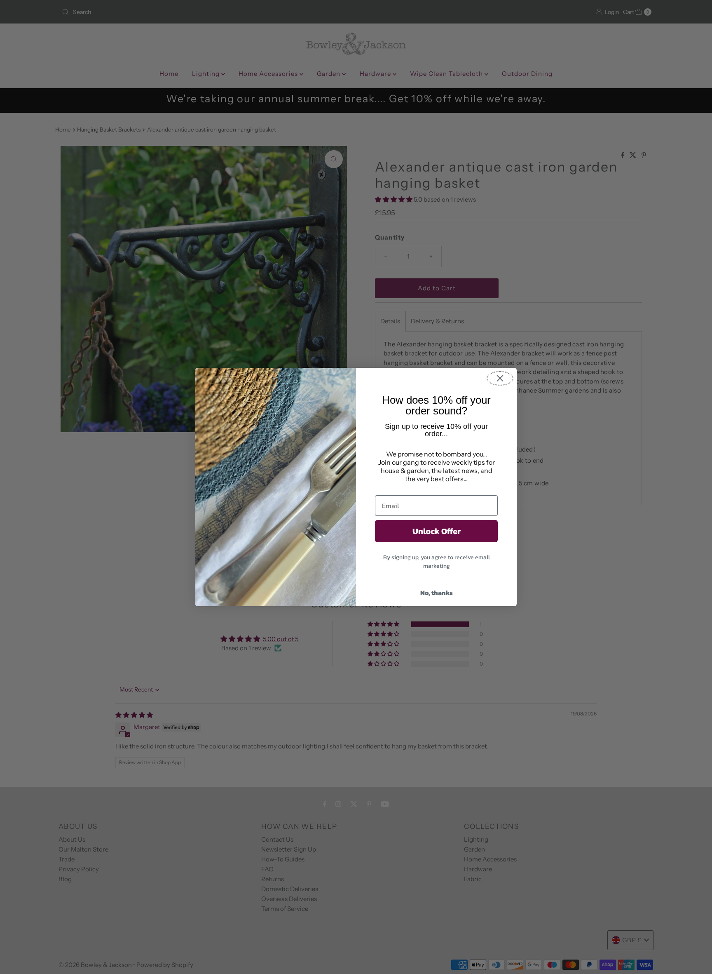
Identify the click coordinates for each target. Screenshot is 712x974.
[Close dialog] (500, 378)
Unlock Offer (436, 531)
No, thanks (436, 592)
